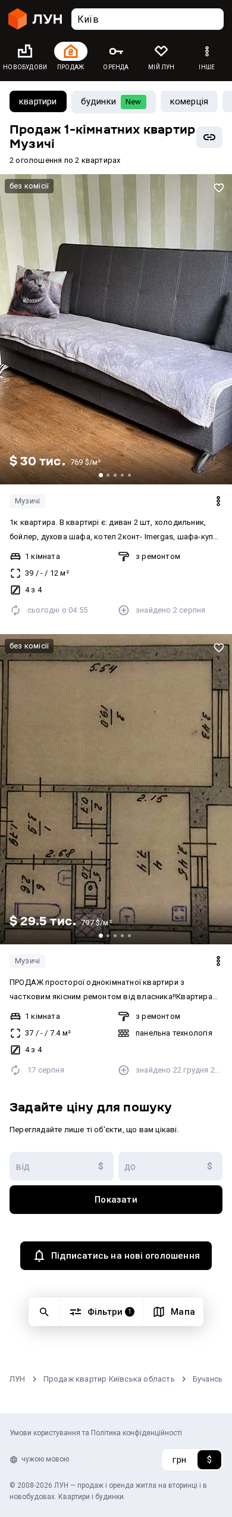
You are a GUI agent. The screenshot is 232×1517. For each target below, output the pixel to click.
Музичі (27, 500)
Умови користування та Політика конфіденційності (96, 1433)
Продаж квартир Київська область (109, 1378)
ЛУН (18, 1378)
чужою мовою (45, 1459)
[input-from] (62, 1166)
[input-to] (170, 1166)
